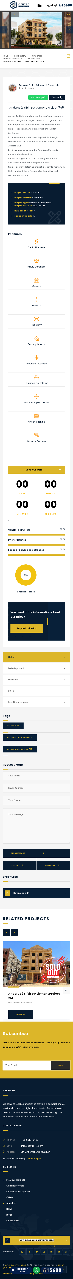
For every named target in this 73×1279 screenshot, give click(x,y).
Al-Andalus (34, 58)
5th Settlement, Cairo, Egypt (35, 1151)
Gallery (12, 657)
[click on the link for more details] (22, 1251)
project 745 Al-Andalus (19, 737)
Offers (9, 1197)
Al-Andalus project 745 (19, 749)
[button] (3, 29)
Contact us (12, 1220)
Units (11, 690)
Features (13, 679)
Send (60, 1065)
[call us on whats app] (36, 1270)
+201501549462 (29, 1139)
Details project (16, 668)
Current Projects (12, 58)
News (9, 1208)
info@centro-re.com (32, 1145)
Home (5, 56)
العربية (50, 5)
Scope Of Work (34, 469)
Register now (21, 1270)
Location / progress (18, 702)
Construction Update (18, 1191)
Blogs (9, 1214)
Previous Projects (15, 1179)
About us (11, 1203)
